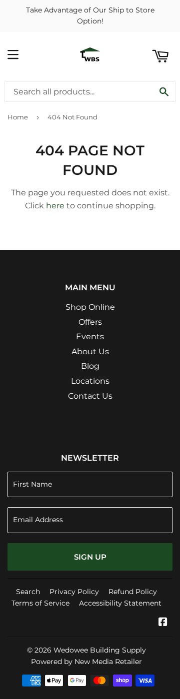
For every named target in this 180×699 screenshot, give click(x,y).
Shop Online (90, 307)
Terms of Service (41, 603)
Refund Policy (132, 592)
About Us (90, 351)
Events (90, 336)
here (55, 205)
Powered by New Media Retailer (86, 662)
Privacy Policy (74, 592)
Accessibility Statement (120, 603)
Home (18, 117)
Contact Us (90, 396)
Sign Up (90, 557)
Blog (90, 366)
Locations (90, 381)
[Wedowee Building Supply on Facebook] (163, 623)
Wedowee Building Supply (100, 650)
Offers (90, 322)
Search (28, 592)
